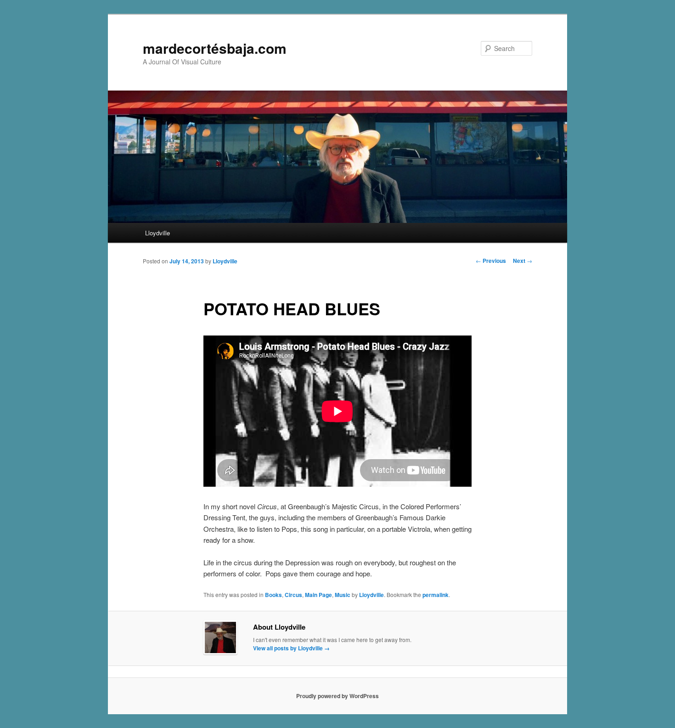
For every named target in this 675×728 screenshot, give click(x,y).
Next (522, 260)
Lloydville (157, 232)
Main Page (318, 595)
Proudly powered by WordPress (337, 696)
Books (273, 595)
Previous (491, 260)
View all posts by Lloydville (291, 648)
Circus (293, 595)
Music (342, 595)
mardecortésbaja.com (215, 48)
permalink (435, 595)
